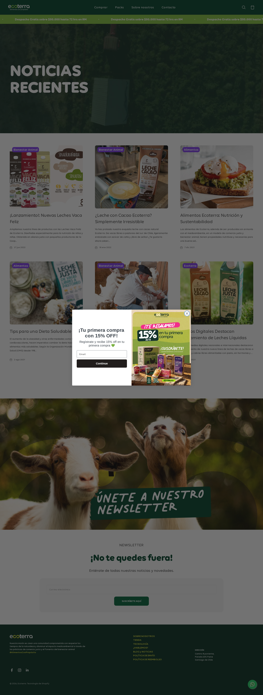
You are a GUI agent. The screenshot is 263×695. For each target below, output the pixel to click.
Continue (102, 363)
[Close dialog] (187, 313)
